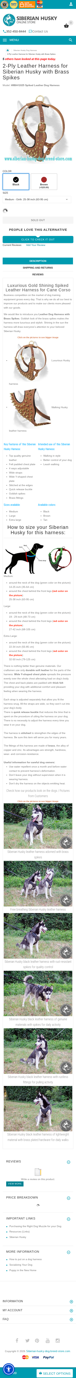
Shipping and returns (38, 267)
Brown (44, 186)
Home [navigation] (7, 50)
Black (16, 184)
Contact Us (40, 31)
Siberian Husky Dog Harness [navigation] (25, 50)
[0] (66, 27)
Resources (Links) (19, 1231)
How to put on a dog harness (25, 1259)
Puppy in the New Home (22, 1270)
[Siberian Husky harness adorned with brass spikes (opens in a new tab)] (38, 825)
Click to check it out (38, 239)
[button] (70, 40)
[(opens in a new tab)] (30, 360)
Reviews (37, 274)
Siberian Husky (17, 1237)
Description (38, 261)
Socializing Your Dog (20, 1264)
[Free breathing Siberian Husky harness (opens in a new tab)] (38, 883)
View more (15, 1184)
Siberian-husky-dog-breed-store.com (48, 1351)
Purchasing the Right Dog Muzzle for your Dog (35, 1226)
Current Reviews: (12, 245)
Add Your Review (35, 245)
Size (5, 192)
